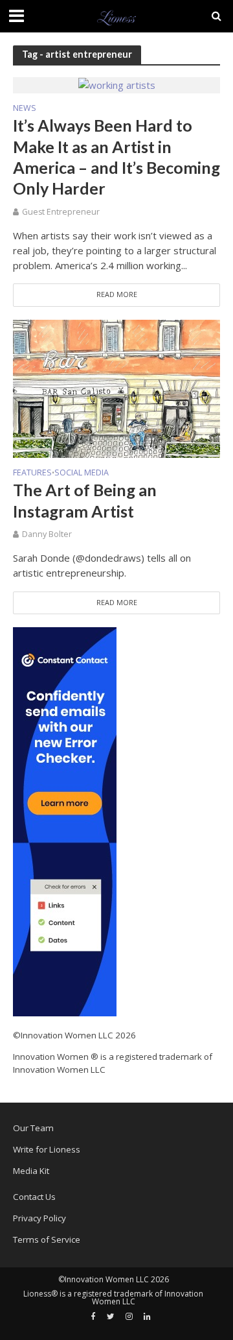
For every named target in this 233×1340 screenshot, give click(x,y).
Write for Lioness (46, 1149)
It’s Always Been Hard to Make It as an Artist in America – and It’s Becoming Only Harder (116, 156)
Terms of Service (46, 1239)
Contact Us (34, 1196)
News (24, 109)
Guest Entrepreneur (61, 211)
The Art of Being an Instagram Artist (85, 500)
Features (32, 473)
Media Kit (31, 1171)
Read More (116, 294)
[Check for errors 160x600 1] (64, 820)
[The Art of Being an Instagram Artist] (116, 387)
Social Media (81, 473)
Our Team (33, 1128)
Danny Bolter (47, 534)
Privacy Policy (39, 1218)
